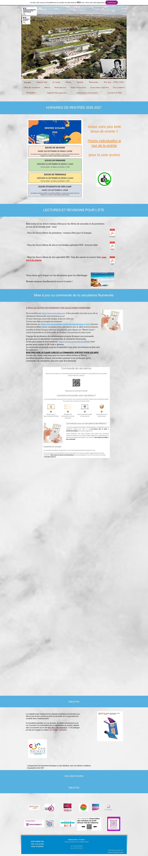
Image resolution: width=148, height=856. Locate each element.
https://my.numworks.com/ (53, 313)
